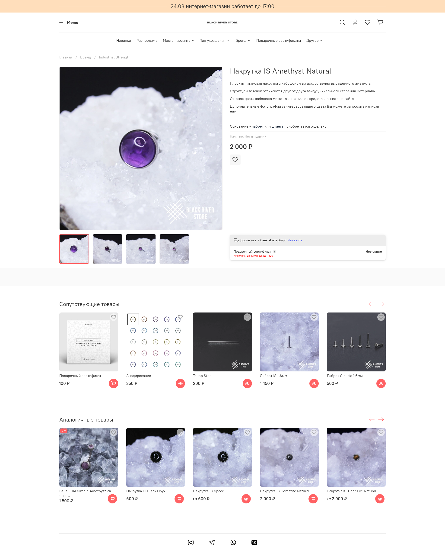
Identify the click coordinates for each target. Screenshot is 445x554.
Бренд (241, 40)
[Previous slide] (66, 148)
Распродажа (147, 40)
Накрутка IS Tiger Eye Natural (351, 491)
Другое (312, 40)
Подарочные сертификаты (278, 40)
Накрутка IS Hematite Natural (284, 491)
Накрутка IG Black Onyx (145, 491)
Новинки (123, 40)
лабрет (258, 126)
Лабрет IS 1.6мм (273, 375)
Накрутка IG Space (208, 491)
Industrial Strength (114, 57)
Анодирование (138, 375)
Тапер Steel (203, 375)
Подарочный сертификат (80, 375)
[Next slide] (215, 148)
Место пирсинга (176, 40)
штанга (277, 126)
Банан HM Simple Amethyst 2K (85, 491)
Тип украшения (213, 40)
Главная (65, 57)
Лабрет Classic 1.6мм (345, 375)
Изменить (294, 240)
